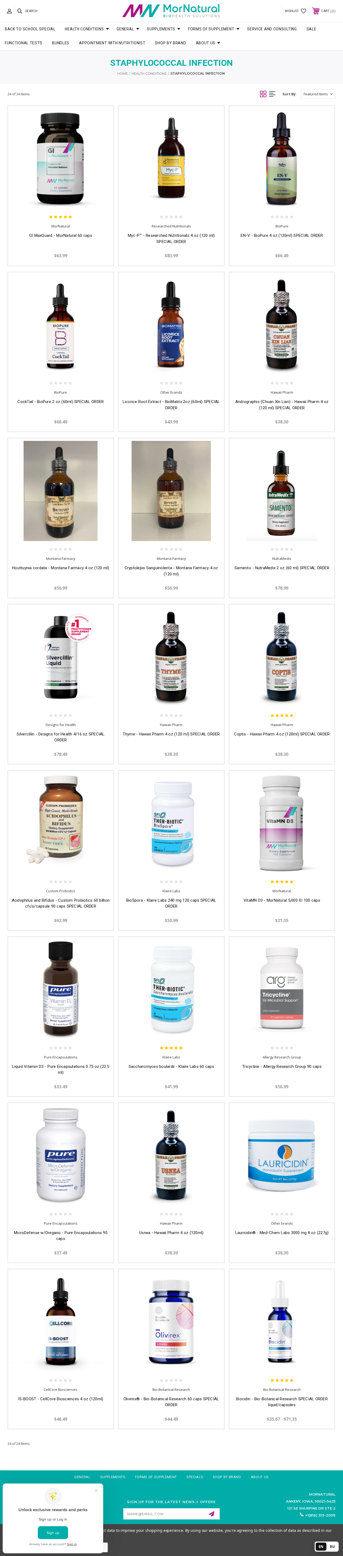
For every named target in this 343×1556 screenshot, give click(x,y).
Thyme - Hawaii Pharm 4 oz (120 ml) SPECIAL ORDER (171, 734)
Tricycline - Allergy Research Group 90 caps (282, 1066)
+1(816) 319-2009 (320, 1515)
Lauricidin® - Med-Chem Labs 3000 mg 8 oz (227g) (282, 1232)
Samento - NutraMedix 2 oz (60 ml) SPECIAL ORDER (281, 567)
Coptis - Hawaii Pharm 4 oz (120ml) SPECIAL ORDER (282, 734)
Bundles (60, 43)
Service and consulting (272, 29)
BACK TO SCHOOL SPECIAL (30, 29)
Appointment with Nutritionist (112, 43)
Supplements (161, 29)
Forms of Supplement (211, 29)
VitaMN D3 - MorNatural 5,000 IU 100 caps (282, 900)
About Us (206, 43)
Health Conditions (84, 29)
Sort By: (289, 94)
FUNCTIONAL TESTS (23, 43)
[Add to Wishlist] (66, 201)
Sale (311, 29)
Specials (195, 1477)
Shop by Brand (170, 43)
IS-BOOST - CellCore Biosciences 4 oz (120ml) (60, 1399)
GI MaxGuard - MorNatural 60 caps (60, 235)
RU (332, 1546)
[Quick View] (55, 201)
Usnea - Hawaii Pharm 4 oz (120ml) (171, 1232)
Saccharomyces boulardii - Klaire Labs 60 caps (171, 1066)
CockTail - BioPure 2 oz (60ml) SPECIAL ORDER (60, 401)
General (125, 29)
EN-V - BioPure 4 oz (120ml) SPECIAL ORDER (282, 235)
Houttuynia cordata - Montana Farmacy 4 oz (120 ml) (60, 567)
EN (321, 1546)
